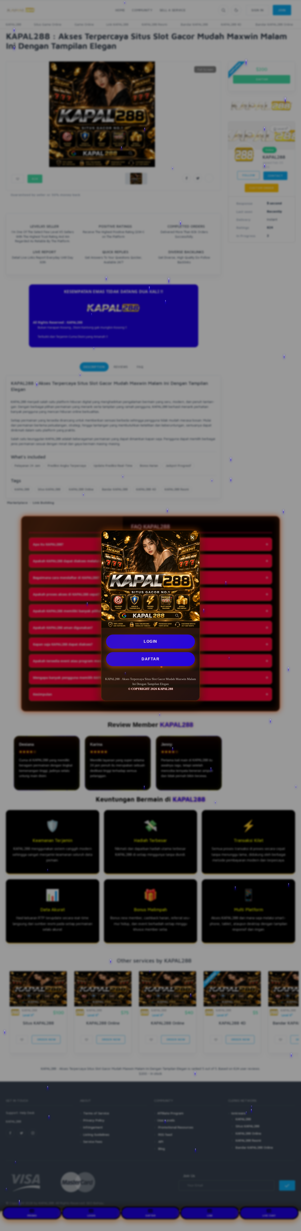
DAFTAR (150, 659)
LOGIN (150, 641)
